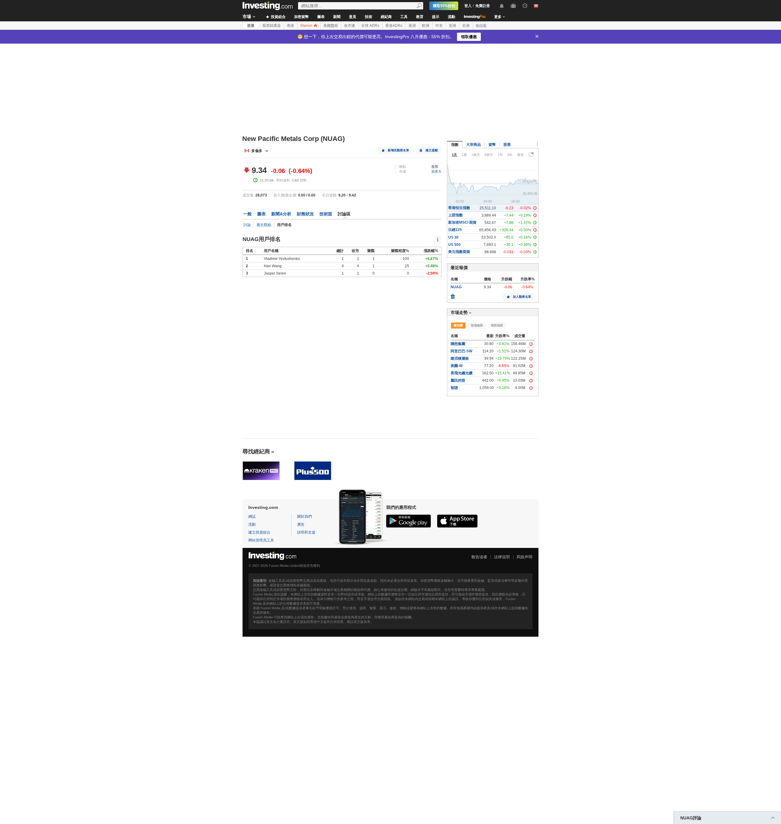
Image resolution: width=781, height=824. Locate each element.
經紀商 (386, 17)
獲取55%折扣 (444, 6)
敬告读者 (479, 557)
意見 (352, 17)
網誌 (252, 516)
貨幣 (492, 144)
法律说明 (502, 557)
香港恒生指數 (459, 208)
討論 (247, 225)
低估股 (481, 25)
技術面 (325, 213)
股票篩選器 (271, 25)
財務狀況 (305, 213)
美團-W (456, 366)
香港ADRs (393, 25)
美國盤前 (330, 25)
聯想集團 (458, 344)
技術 (368, 17)
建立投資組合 (259, 532)
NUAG (456, 287)
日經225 (455, 230)
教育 (419, 17)
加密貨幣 (301, 17)
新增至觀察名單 (398, 150)
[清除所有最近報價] (453, 295)
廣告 (300, 524)
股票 (250, 25)
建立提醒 (432, 150)
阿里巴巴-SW (461, 351)
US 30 (453, 237)
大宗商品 (473, 144)
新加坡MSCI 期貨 (462, 222)
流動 (451, 17)
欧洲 (425, 25)
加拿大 (436, 171)
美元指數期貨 (459, 252)
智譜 (454, 388)
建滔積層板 (460, 358)
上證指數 (455, 215)
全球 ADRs (370, 25)
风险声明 (524, 557)
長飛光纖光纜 (462, 373)
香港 (290, 25)
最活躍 (458, 325)
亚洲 (452, 25)
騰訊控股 (458, 380)
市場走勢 (459, 312)
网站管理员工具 (261, 540)
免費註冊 (482, 6)
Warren (306, 25)
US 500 (454, 245)
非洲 (466, 25)
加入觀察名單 (522, 296)
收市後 (349, 25)
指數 (455, 144)
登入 (468, 6)
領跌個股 (497, 325)
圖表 (321, 17)
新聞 (336, 17)
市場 (247, 16)
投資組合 (278, 17)
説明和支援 (306, 532)
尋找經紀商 (256, 451)
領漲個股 (477, 325)
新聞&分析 (281, 213)
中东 (439, 25)
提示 (435, 17)
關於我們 (304, 516)
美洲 (412, 25)
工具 (404, 17)
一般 (247, 213)
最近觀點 (264, 225)
